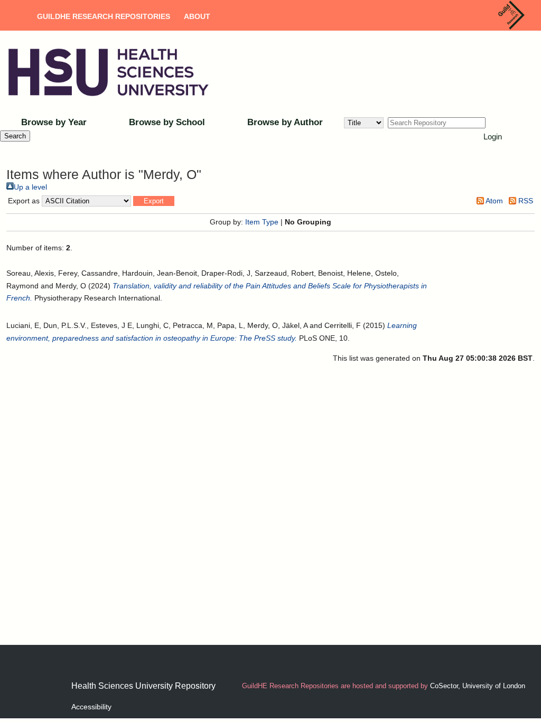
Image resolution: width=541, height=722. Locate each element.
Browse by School (167, 122)
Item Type (261, 222)
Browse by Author (285, 122)
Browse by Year (54, 122)
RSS (524, 200)
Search (15, 136)
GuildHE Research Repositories (103, 16)
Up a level (30, 187)
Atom (493, 200)
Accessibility (91, 706)
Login (492, 136)
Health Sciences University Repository (143, 685)
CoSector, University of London (477, 686)
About (197, 16)
